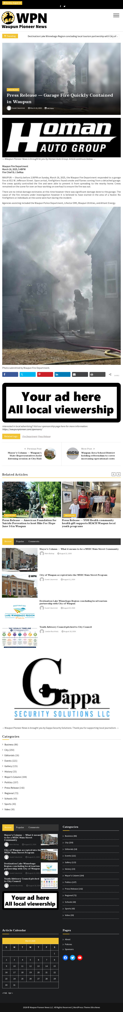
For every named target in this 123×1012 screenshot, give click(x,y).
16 (6, 972)
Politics (8, 782)
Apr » (10, 993)
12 (30, 966)
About (67, 939)
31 (14, 985)
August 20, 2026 (69, 608)
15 (55, 966)
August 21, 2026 (69, 579)
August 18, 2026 (70, 631)
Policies (68, 944)
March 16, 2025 (36, 108)
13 (38, 966)
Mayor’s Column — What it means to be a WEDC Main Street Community (79, 549)
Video (7, 809)
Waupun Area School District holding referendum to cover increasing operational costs (98, 456)
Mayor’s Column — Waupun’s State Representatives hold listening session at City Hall (25, 456)
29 (55, 978)
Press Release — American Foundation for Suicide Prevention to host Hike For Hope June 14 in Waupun (29, 523)
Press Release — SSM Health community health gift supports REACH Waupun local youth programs (89, 523)
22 (55, 972)
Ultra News (95, 1007)
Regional (9, 793)
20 (38, 972)
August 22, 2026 (66, 553)
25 (22, 978)
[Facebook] (60, 6)
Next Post (86, 449)
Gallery (8, 766)
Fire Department (29, 436)
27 (38, 978)
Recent (8, 541)
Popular (20, 541)
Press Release (13, 90)
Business (9, 744)
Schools (8, 798)
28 (46, 978)
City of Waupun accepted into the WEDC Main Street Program (73, 575)
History (8, 771)
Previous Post (34, 449)
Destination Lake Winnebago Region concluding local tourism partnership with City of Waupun (73, 602)
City (6, 749)
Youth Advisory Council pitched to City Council (51, 36)
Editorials (9, 755)
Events (8, 760)
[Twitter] (64, 6)
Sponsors (69, 949)
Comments (33, 541)
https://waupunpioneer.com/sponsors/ (22, 429)
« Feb (4, 993)
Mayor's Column (12, 776)
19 (30, 972)
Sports (7, 803)
